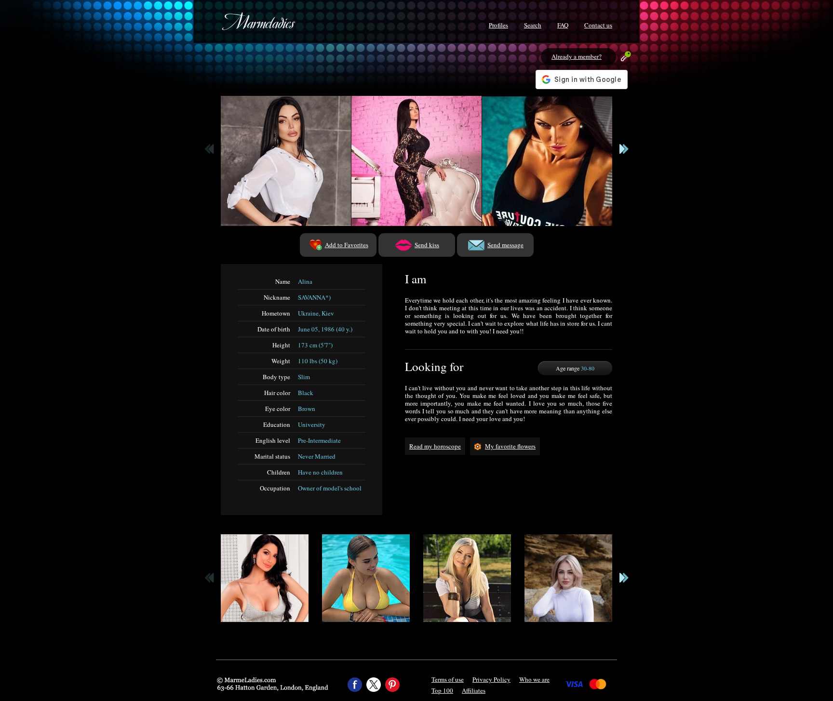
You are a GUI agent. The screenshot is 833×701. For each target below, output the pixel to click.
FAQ (562, 25)
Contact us (598, 25)
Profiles (498, 25)
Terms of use (447, 679)
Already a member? (576, 56)
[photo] (286, 161)
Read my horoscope (435, 446)
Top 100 (442, 690)
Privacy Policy (491, 679)
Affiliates (473, 690)
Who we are (534, 679)
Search (532, 25)
